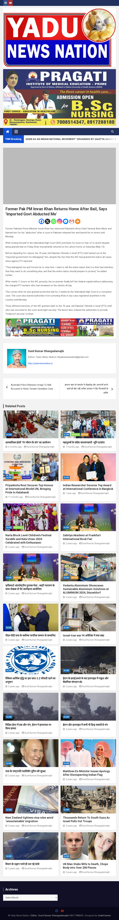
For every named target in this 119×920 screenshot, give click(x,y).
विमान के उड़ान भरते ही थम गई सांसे (22, 864)
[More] (77, 221)
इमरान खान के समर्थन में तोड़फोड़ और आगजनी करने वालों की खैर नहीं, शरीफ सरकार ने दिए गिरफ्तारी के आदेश (86, 388)
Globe (9, 435)
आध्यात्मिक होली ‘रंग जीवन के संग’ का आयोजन (28, 442)
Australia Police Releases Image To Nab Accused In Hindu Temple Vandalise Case (32, 386)
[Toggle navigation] (16, 131)
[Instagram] (59, 221)
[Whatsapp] (53, 221)
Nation (85, 435)
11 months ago (15, 497)
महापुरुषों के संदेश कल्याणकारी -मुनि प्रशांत (84, 442)
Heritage (75, 435)
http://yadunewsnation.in (40, 363)
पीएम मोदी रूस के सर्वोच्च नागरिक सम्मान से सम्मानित (30, 635)
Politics (26, 477)
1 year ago (71, 493)
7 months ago (72, 447)
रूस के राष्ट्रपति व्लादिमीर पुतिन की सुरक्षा (25, 771)
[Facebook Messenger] (65, 221)
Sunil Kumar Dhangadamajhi (46, 351)
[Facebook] (41, 221)
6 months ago (15, 447)
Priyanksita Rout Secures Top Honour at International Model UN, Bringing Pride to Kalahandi (29, 489)
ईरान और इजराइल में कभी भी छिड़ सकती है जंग (85, 724)
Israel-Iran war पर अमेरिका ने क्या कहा (83, 635)
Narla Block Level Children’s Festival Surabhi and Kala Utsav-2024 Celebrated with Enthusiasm (28, 539)
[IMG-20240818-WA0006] (59, 320)
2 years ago (14, 547)
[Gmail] (71, 221)
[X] (47, 221)
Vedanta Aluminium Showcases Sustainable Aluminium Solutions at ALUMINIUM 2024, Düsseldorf (86, 589)
